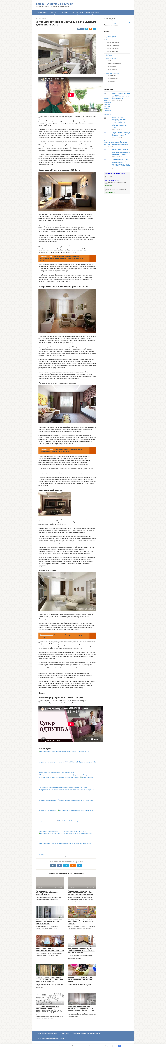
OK (119, 1046)
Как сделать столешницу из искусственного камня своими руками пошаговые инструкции (80, 893)
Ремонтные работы (92, 12)
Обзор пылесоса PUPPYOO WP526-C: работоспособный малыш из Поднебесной (121, 96)
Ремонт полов (111, 75)
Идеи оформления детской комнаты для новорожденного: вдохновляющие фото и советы (81, 1008)
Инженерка (54, 12)
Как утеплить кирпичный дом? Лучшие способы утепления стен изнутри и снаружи (81, 950)
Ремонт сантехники (113, 48)
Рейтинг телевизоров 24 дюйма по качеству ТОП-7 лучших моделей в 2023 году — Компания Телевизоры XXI (116, 142)
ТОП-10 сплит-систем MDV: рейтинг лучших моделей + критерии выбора (121, 134)
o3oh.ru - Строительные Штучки (54, 3)
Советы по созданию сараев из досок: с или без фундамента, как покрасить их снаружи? (49, 979)
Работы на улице (77, 12)
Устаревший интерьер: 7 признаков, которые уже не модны (50, 949)
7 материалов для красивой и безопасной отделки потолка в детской (80, 921)
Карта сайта (65, 1033)
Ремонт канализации (113, 45)
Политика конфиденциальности (48, 1033)
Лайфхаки (65, 12)
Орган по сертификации (111, 188)
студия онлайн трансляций (121, 23)
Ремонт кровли (111, 66)
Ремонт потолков (112, 79)
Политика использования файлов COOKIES (51, 1038)
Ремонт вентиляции (113, 42)
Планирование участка (114, 63)
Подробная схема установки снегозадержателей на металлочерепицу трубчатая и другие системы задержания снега (50, 1009)
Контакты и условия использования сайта (86, 1033)
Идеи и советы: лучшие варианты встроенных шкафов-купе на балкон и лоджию (49, 921)
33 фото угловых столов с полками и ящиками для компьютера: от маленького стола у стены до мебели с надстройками (121, 162)
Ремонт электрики (112, 51)
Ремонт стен (111, 81)
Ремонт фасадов (112, 69)
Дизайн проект (42, 12)
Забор (109, 60)
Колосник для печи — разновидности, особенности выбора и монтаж (47, 893)
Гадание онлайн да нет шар (112, 180)
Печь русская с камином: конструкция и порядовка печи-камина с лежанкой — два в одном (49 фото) (121, 152)
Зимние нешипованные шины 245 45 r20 (115, 173)
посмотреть (108, 21)
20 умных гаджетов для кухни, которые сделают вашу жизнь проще (80, 979)
